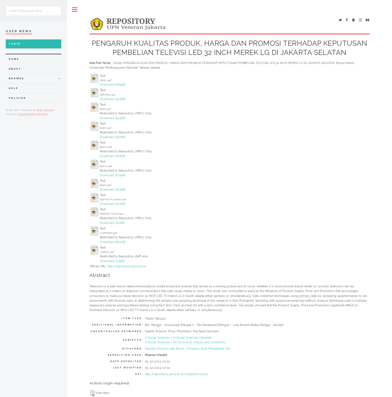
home (14, 59)
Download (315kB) (112, 261)
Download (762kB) (113, 156)
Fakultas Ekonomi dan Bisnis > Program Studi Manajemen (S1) (187, 348)
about (15, 69)
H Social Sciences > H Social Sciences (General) (178, 337)
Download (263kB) (113, 189)
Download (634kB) (113, 175)
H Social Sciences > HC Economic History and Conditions (185, 342)
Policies (17, 98)
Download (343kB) (113, 99)
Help (13, 88)
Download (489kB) (113, 84)
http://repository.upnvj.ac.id (126, 266)
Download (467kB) (113, 137)
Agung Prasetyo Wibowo (33, 114)
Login (14, 43)
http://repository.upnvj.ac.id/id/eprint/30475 (176, 374)
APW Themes (44, 110)
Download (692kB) (113, 242)
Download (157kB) (112, 222)
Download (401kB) (112, 203)
